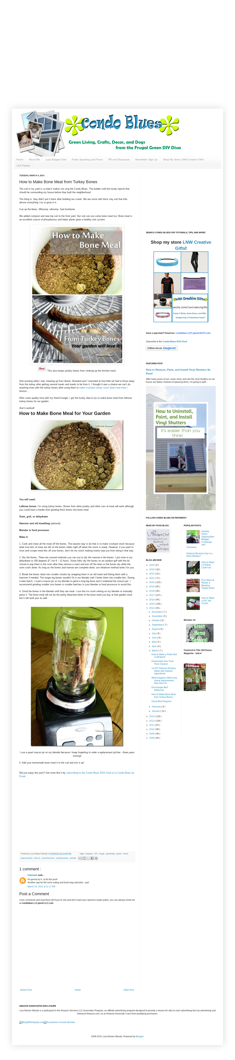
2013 (152, 716)
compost (89, 854)
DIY (96, 854)
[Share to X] (88, 858)
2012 (152, 721)
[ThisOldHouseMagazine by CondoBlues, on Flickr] (195, 690)
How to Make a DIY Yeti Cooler (207, 601)
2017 (152, 595)
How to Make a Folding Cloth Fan (207, 565)
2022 (152, 573)
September (157, 625)
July (154, 633)
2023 (152, 569)
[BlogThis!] (84, 858)
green (119, 854)
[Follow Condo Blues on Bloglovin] (162, 350)
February (156, 706)
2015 (152, 604)
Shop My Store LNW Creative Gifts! (183, 159)
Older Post (129, 990)
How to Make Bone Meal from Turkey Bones (163, 695)
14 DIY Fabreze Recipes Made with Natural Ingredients (163, 671)
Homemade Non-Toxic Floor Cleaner (162, 662)
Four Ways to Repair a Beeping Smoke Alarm (208, 584)
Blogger (140, 1036)
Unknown (33, 875)
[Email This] (80, 858)
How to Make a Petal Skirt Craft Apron (164, 655)
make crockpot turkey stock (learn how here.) (103, 387)
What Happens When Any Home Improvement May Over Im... (164, 680)
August (155, 629)
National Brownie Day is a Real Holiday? (199, 554)
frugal (102, 854)
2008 (152, 738)
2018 (152, 591)
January (156, 711)
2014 (152, 608)
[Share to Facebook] (92, 858)
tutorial (73, 858)
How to (37, 858)
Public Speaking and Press (87, 159)
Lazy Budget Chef (56, 159)
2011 (152, 725)
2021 (152, 578)
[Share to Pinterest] (96, 858)
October (156, 620)
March (155, 650)
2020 (152, 582)
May (154, 642)
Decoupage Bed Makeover (159, 688)
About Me (34, 159)
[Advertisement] (117, 26)
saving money (62, 858)
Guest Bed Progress (161, 701)
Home (19, 159)
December (157, 612)
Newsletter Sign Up (146, 159)
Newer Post (26, 990)
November (157, 616)
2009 (152, 733)
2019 (152, 586)
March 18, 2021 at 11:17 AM (41, 886)
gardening (110, 854)
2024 (152, 565)
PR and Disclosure (119, 159)
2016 (152, 599)
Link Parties (23, 165)
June (154, 637)
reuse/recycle (48, 858)
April (154, 646)
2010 (152, 729)
